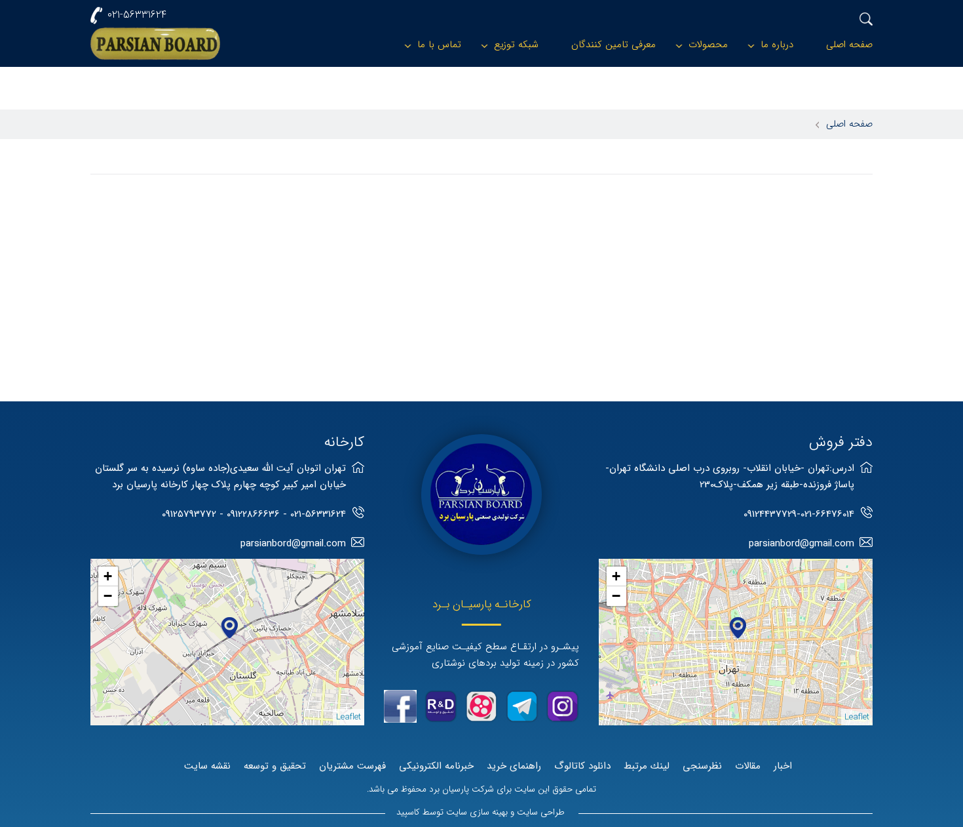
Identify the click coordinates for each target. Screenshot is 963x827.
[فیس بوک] (400, 706)
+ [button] (616, 576)
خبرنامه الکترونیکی (436, 766)
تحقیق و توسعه (275, 766)
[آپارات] (481, 706)
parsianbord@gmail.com (801, 544)
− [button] (616, 596)
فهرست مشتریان (352, 766)
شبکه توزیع (516, 44)
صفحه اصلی (849, 44)
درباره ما (777, 44)
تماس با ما (439, 44)
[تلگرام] (522, 706)
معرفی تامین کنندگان (613, 44)
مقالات (748, 766)
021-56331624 (136, 15)
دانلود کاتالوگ (582, 766)
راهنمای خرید (514, 766)
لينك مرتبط (647, 766)
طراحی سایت (541, 812)
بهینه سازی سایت (477, 812)
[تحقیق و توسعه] (441, 706)
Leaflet (856, 717)
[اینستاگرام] (562, 706)
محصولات (708, 44)
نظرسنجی (702, 766)
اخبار (783, 766)
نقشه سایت (207, 766)
